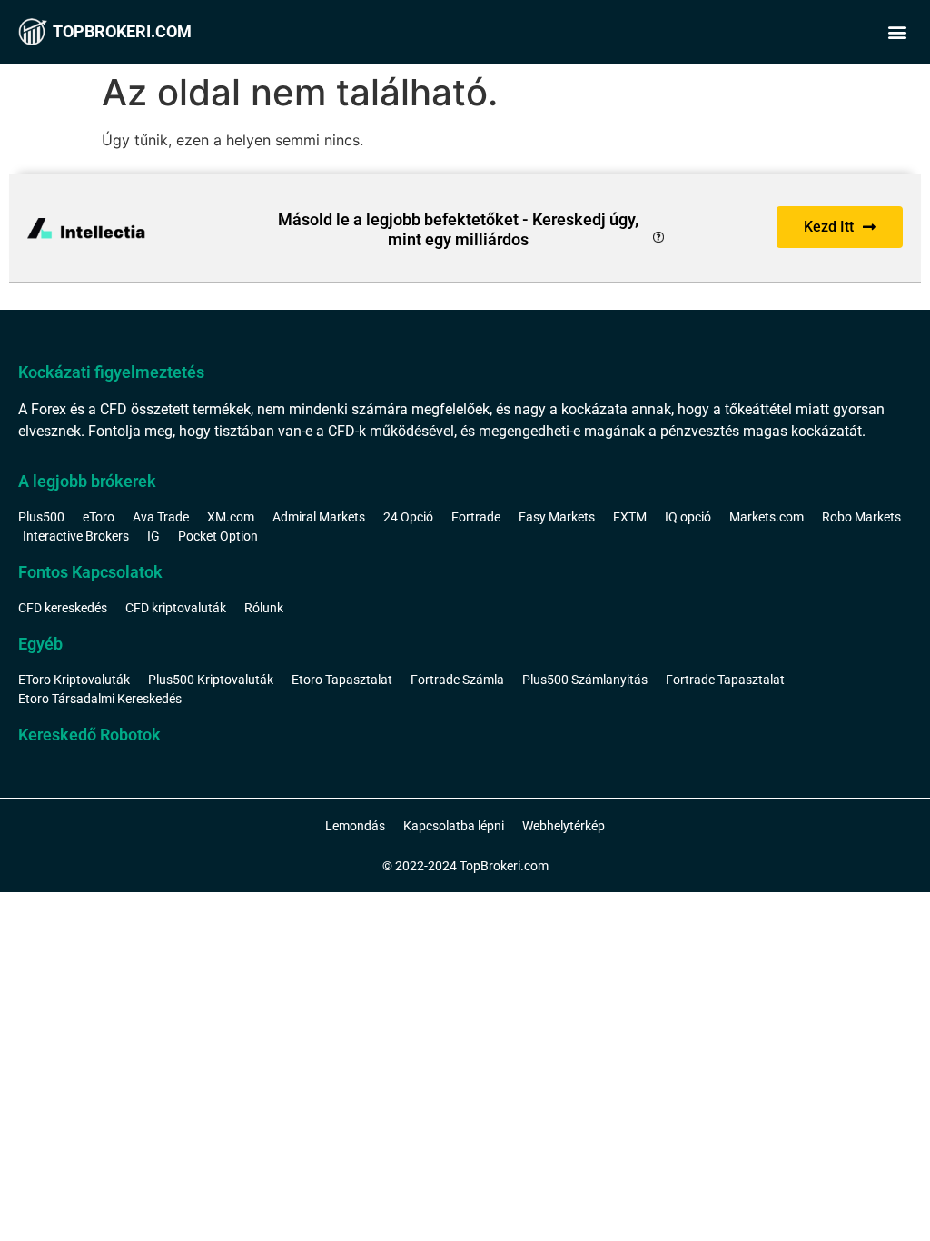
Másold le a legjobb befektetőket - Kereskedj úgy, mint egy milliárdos (458, 229)
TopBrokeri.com (122, 31)
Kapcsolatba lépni (453, 826)
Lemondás (355, 826)
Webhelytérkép (563, 826)
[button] (897, 32)
